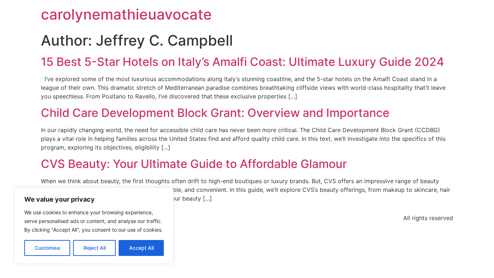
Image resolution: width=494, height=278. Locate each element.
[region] (94, 226)
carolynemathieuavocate (126, 14)
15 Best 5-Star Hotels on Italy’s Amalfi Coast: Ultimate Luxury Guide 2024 (242, 62)
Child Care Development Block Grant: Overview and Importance (215, 113)
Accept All (141, 248)
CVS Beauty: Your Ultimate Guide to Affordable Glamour (194, 164)
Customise (47, 248)
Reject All (95, 248)
